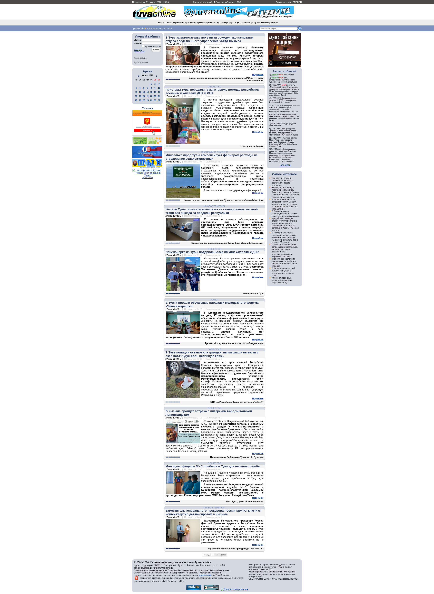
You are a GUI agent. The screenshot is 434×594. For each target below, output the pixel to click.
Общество (170, 22)
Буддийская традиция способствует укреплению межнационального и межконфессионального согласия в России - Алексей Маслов (285, 224)
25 (136, 100)
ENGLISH (297, 2)
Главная (160, 22)
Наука (237, 22)
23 (155, 96)
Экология (214, 349)
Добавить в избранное (224, 2)
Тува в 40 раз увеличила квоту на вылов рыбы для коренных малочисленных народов (284, 262)
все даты (285, 165)
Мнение (274, 22)
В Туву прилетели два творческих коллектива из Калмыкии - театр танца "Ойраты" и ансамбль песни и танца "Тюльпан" (285, 237)
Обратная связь (283, 2)
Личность (246, 22)
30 (155, 100)
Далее (223, 555)
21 (148, 96)
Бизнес (223, 152)
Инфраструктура (214, 206)
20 (144, 96)
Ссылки (147, 108)
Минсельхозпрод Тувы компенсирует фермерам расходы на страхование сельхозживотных (211, 156)
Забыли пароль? (139, 51)
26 (140, 100)
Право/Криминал (207, 22)
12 (140, 92)
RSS (239, 2)
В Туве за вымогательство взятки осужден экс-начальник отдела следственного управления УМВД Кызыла (209, 39)
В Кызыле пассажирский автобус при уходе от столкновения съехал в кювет (283, 272)
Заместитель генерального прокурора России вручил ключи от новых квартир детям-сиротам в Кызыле (213, 512)
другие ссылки (147, 178)
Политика (181, 22)
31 (159, 100)
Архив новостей (141, 62)
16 (155, 92)
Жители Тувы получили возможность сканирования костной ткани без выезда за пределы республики (211, 211)
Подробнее (257, 74)
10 (159, 88)
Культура (221, 22)
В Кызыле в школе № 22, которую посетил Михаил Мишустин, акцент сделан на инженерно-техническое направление (285, 204)
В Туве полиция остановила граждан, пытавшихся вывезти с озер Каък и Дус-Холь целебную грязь (212, 354)
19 (140, 96)
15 (151, 92)
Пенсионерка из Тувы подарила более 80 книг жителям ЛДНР (212, 252)
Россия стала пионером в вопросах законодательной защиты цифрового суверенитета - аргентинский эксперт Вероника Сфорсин (285, 250)
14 (148, 92)
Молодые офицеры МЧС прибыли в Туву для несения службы (212, 466)
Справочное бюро (260, 22)
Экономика (192, 22)
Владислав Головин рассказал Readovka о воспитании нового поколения (282, 181)
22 (151, 96)
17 (159, 92)
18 (136, 96)
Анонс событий (140, 57)
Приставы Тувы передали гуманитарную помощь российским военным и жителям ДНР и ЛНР (212, 91)
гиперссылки (205, 575)
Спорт (230, 22)
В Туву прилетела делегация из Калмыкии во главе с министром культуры (285, 213)
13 (144, 92)
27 (144, 100)
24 (159, 96)
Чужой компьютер (153, 46)
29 (151, 100)
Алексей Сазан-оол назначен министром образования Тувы (282, 280)
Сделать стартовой (202, 2)
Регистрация (138, 50)
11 (136, 92)
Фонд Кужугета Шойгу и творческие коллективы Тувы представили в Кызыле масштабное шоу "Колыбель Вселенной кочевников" (285, 192)
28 (148, 100)
